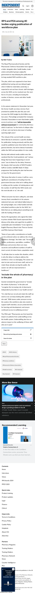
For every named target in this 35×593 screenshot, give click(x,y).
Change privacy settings (6, 592)
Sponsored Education (8, 445)
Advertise (5, 536)
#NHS (4, 352)
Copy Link (6, 330)
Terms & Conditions (8, 517)
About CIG (5, 532)
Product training (7, 493)
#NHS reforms (13, 352)
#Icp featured (6, 374)
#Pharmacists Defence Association (12, 365)
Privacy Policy (6, 521)
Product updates (7, 497)
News (4, 343)
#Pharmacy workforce (8, 361)
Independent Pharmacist (17, 583)
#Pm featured (18, 369)
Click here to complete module (9, 572)
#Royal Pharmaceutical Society (11, 356)
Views (4, 477)
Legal (3, 501)
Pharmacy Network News (8, 557)
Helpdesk (5, 528)
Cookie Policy (6, 524)
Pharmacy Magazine (8, 545)
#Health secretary (7, 369)
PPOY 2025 (6, 484)
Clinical (4, 508)
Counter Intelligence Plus (9, 564)
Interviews (5, 473)
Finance (4, 504)
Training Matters (7, 548)
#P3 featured (16, 374)
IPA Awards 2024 (7, 480)
